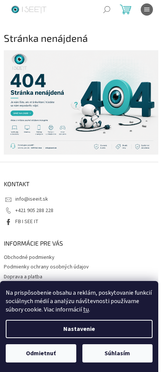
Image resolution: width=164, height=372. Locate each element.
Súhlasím (117, 353)
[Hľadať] (106, 9)
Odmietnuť (41, 353)
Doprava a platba (23, 277)
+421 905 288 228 (34, 210)
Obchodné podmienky (29, 257)
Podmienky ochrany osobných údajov (46, 267)
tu (86, 309)
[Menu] (146, 9)
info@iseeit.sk (31, 199)
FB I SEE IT (27, 221)
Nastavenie (79, 329)
